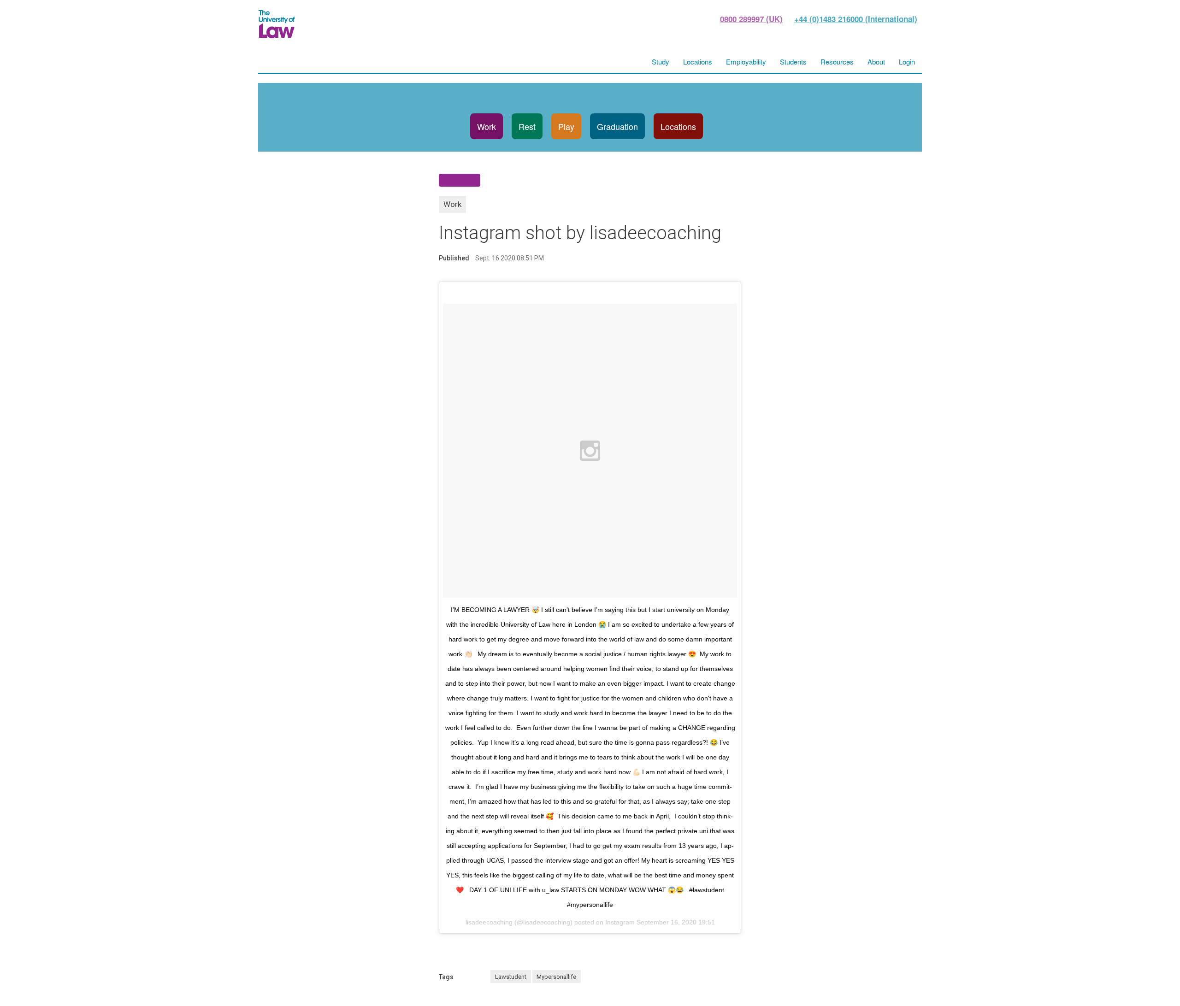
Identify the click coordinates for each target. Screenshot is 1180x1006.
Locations (678, 126)
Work (486, 126)
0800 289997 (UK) (751, 18)
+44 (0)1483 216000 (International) (855, 18)
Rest (527, 126)
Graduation (617, 126)
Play (566, 126)
